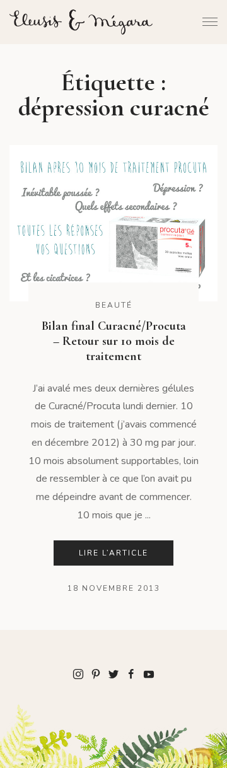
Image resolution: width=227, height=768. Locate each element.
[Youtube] (148, 673)
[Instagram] (78, 673)
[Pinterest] (96, 673)
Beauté (113, 305)
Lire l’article (113, 553)
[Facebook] (131, 673)
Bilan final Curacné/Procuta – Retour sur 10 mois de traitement (114, 341)
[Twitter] (113, 673)
